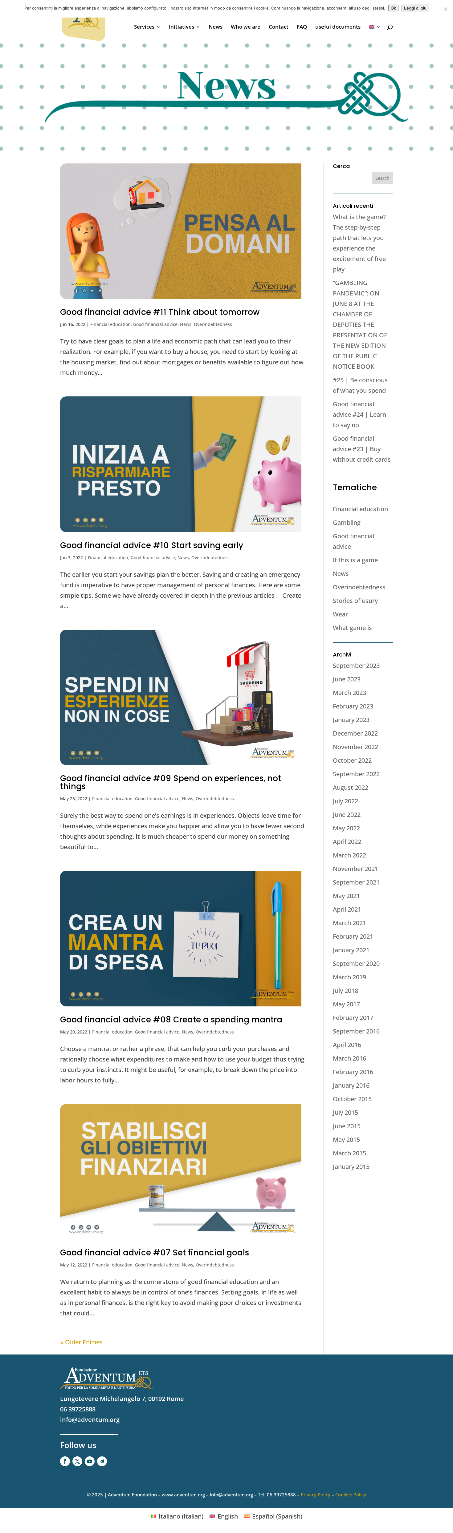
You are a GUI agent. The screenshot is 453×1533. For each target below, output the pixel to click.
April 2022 (347, 841)
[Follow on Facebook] (65, 1461)
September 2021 (356, 882)
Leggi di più (415, 8)
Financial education (110, 324)
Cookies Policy (350, 1494)
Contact (278, 27)
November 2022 (355, 747)
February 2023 (353, 706)
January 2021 (351, 950)
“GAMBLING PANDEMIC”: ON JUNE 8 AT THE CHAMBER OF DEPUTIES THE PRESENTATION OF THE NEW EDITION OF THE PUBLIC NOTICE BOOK (360, 325)
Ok (393, 8)
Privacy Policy (315, 1494)
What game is (352, 628)
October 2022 (352, 760)
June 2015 (347, 1126)
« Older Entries (81, 1342)
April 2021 (347, 909)
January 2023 (351, 720)
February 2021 (353, 936)
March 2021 (349, 923)
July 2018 (345, 990)
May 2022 (346, 828)
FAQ (302, 27)
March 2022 (349, 855)
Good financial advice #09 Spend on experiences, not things (170, 782)
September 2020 (356, 963)
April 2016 (347, 1045)
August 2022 (350, 787)
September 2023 (356, 665)
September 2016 (356, 1031)
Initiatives (181, 27)
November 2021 (355, 869)
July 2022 (345, 801)
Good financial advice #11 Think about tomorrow (159, 312)
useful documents (338, 27)
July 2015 (345, 1112)
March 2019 (349, 977)
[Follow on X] (77, 1461)
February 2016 (353, 1072)
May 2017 (346, 1004)
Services (144, 27)
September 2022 (356, 774)
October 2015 (352, 1099)
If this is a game (355, 560)
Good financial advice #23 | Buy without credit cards (362, 449)
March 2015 (349, 1153)
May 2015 (346, 1139)
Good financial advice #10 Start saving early (151, 545)
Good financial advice (155, 324)
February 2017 (353, 1017)
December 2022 (355, 733)
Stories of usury (355, 600)
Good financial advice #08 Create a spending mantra (171, 1019)
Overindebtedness (213, 324)
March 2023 (349, 692)
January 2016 (351, 1085)
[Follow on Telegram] (102, 1461)
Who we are (245, 27)
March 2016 (349, 1058)
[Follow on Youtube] (90, 1461)
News (215, 27)
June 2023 (347, 679)
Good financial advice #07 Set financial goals (154, 1252)
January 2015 (351, 1166)
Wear (340, 614)
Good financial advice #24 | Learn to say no (359, 414)
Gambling (347, 522)
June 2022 (347, 814)
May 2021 (346, 896)
